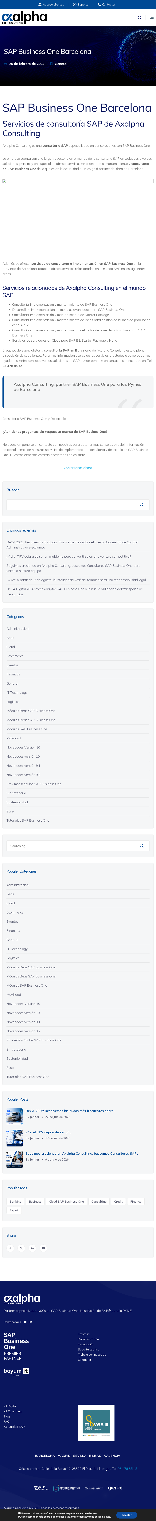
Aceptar (126, 1515)
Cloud (10, 647)
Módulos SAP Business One (26, 729)
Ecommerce (15, 656)
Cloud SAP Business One (66, 1201)
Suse (10, 811)
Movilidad (13, 738)
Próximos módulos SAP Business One (33, 784)
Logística (13, 702)
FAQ (7, 1421)
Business (35, 1201)
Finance (136, 1201)
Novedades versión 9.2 (23, 775)
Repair (14, 1210)
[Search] (142, 845)
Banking (15, 1201)
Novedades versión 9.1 (23, 766)
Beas (10, 638)
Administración (17, 629)
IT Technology (17, 692)
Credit (118, 1201)
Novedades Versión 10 (23, 747)
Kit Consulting (12, 1411)
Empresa (84, 1334)
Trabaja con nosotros (92, 1354)
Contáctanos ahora (78, 468)
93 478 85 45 (127, 1469)
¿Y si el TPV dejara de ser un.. (48, 1132)
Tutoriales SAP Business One (27, 820)
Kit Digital (10, 1406)
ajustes (106, 1517)
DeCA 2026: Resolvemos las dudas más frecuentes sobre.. (70, 1111)
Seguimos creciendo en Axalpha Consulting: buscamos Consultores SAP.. (81, 1153)
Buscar (12, 489)
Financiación (86, 1344)
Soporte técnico (88, 1349)
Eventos (12, 665)
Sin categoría (16, 793)
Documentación (88, 1339)
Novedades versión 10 (23, 756)
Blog (7, 1416)
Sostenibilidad (17, 802)
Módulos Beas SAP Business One (31, 711)
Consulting (99, 1201)
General (61, 64)
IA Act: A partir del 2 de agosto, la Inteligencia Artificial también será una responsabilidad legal (76, 580)
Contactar (84, 1360)
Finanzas (13, 674)
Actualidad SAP (14, 1427)
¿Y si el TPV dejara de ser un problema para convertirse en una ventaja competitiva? (69, 556)
